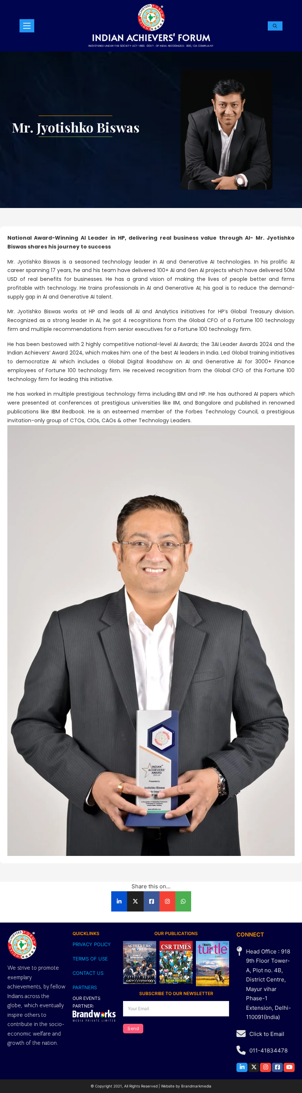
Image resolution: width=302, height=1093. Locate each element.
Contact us (88, 973)
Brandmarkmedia (196, 1086)
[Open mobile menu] (27, 26)
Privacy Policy (92, 944)
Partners (85, 987)
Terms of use (90, 959)
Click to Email (266, 1033)
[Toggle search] (275, 26)
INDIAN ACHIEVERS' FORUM (151, 37)
